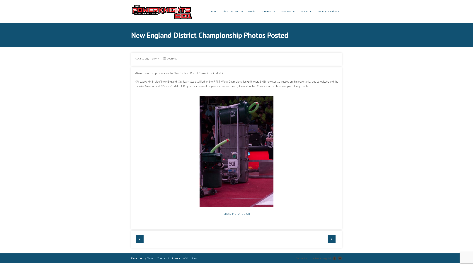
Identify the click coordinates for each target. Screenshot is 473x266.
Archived (172, 58)
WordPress (191, 258)
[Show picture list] (236, 213)
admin (155, 58)
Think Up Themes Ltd (159, 258)
